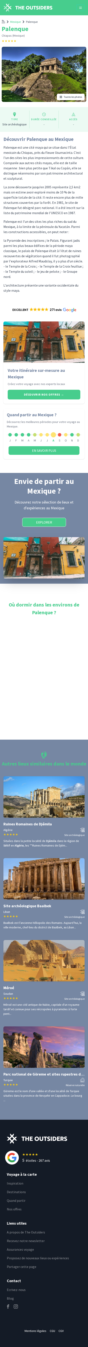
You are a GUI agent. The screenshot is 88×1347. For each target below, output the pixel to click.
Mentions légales (35, 1331)
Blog (10, 1298)
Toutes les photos (73, 96)
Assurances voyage (20, 1249)
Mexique (15, 22)
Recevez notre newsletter (26, 1241)
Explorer (44, 522)
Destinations (16, 1192)
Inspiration (15, 1183)
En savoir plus (44, 450)
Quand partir (16, 1200)
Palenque (32, 22)
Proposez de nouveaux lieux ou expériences (38, 1258)
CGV (61, 1331)
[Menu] (80, 8)
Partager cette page (21, 1266)
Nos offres (14, 1209)
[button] (44, 309)
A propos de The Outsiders (26, 1232)
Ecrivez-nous (16, 1290)
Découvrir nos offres (44, 394)
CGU (52, 1331)
